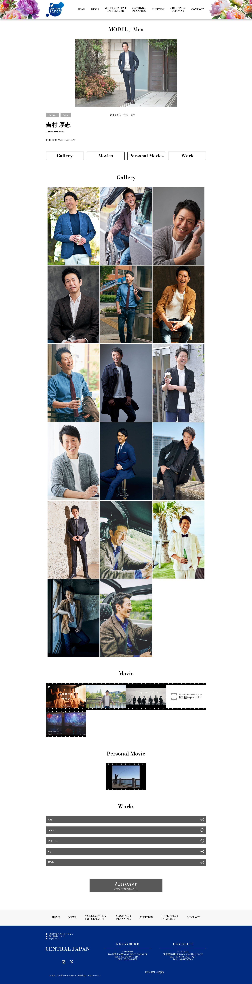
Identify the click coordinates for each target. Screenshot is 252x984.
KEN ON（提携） (155, 972)
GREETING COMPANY (169, 917)
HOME (56, 917)
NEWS (72, 917)
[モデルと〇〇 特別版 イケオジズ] (146, 696)
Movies (105, 155)
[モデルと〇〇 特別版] (66, 696)
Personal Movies (146, 155)
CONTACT (193, 917)
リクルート (54, 939)
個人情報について (57, 936)
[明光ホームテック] (186, 696)
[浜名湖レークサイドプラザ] (66, 723)
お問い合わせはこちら (126, 885)
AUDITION (146, 917)
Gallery (65, 155)
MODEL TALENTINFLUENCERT (96, 917)
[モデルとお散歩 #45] (106, 696)
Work (187, 155)
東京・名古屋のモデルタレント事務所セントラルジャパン (76, 975)
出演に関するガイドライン (61, 934)
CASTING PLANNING (123, 917)
